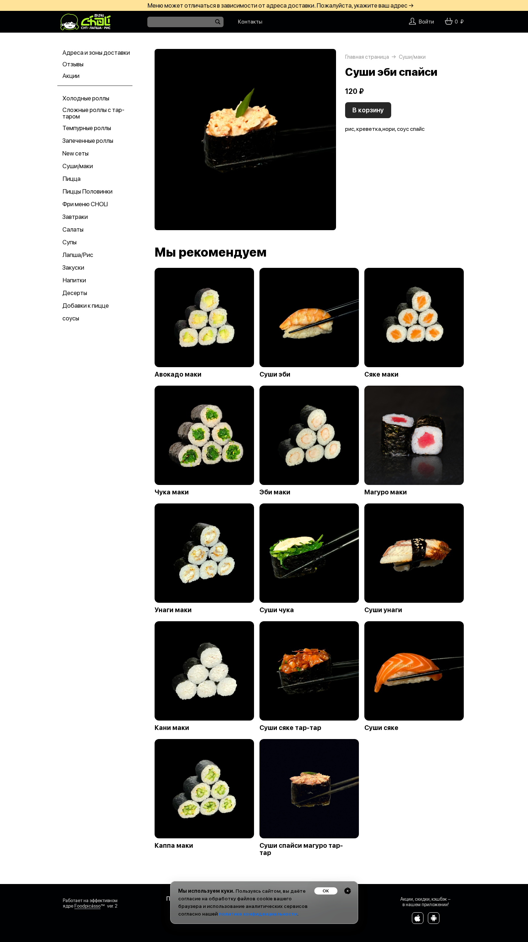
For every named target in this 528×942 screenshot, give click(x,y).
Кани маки (172, 727)
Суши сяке (381, 727)
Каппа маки (174, 845)
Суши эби (274, 374)
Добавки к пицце (85, 305)
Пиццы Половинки (87, 191)
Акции (70, 75)
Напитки (74, 280)
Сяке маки (381, 374)
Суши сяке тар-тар (290, 727)
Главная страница (367, 57)
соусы (70, 318)
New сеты (75, 153)
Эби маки (274, 492)
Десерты (74, 292)
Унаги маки (173, 610)
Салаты (72, 229)
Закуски (73, 267)
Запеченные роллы (87, 140)
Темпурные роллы (86, 128)
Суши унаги (383, 610)
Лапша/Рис (77, 254)
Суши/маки (77, 166)
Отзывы (72, 64)
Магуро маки (385, 492)
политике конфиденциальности (258, 914)
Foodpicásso (87, 906)
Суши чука (276, 610)
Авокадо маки (178, 374)
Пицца (71, 178)
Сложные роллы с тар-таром (93, 113)
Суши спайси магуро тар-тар (301, 849)
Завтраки (75, 216)
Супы (69, 242)
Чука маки (172, 492)
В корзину (368, 110)
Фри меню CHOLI (85, 204)
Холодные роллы (85, 98)
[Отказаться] (347, 891)
